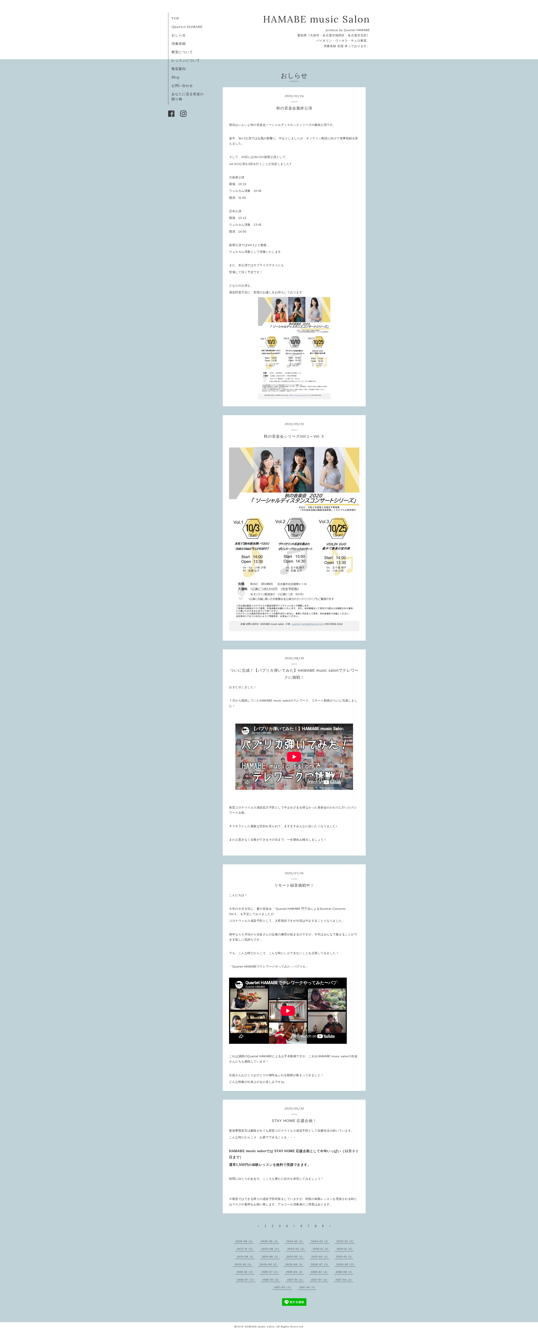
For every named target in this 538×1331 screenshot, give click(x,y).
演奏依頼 (178, 43)
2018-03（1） (271, 1279)
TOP (175, 18)
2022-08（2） (270, 1248)
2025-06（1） (244, 1241)
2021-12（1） (321, 1248)
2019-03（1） (295, 1271)
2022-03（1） (296, 1248)
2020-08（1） (294, 1264)
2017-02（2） (283, 1287)
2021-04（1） (320, 1256)
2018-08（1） (344, 1271)
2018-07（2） (246, 1279)
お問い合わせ (182, 85)
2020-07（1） (320, 1264)
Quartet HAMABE (187, 27)
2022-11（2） (245, 1248)
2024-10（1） (295, 1241)
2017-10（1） (295, 1279)
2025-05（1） (270, 1241)
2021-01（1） (344, 1256)
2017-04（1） (344, 1279)
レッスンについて (185, 60)
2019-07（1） (270, 1271)
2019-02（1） (320, 1271)
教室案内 (178, 69)
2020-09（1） (269, 1264)
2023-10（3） (345, 1241)
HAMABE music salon (259, 1326)
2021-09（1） (246, 1256)
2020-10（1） (244, 1264)
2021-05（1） (295, 1256)
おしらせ (178, 35)
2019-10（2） (245, 1271)
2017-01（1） (307, 1287)
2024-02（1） (320, 1241)
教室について (182, 52)
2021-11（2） (345, 1248)
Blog (175, 77)
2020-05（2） (346, 1264)
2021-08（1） (271, 1256)
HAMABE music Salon (316, 19)
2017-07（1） (319, 1279)
